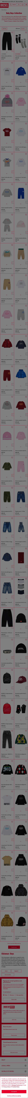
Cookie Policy (16, 1086)
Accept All (14, 1091)
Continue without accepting (14, 1095)
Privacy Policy (7, 1086)
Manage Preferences (17, 1085)
